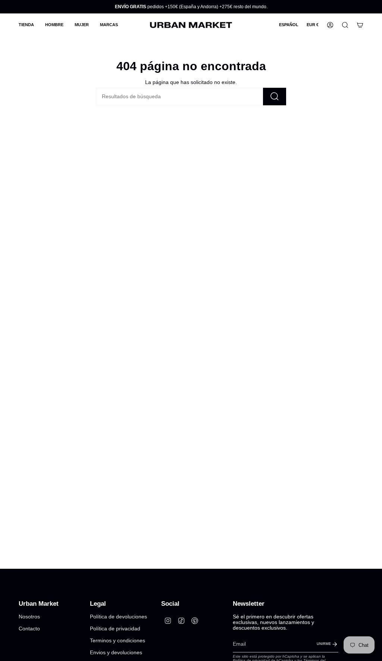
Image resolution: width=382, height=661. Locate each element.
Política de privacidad (115, 628)
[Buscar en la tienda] (274, 96)
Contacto (29, 628)
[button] (26, 25)
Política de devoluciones (118, 617)
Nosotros (29, 617)
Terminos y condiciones (117, 640)
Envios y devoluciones (116, 652)
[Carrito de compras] (360, 25)
